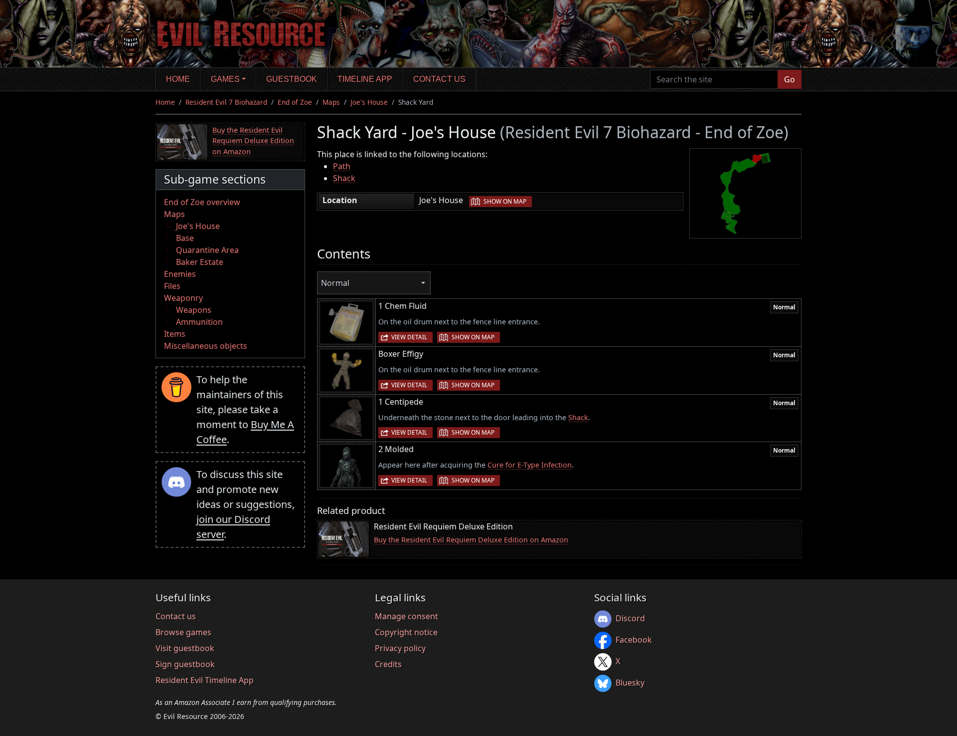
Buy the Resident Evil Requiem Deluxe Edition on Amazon (253, 140)
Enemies (180, 273)
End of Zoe (295, 102)
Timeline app (364, 79)
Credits (388, 664)
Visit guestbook (185, 648)
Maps (331, 102)
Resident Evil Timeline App (205, 680)
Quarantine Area (207, 250)
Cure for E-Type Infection (529, 465)
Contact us (439, 79)
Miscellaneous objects (205, 345)
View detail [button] (409, 337)
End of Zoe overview (202, 202)
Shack (344, 178)
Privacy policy (400, 648)
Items (174, 333)
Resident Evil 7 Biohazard (226, 102)
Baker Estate (199, 261)
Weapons (193, 309)
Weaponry (183, 297)
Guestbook (291, 79)
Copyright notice (406, 632)
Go (789, 79)
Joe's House (369, 102)
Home (178, 79)
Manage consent (406, 616)
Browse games (183, 632)
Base (185, 238)
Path (341, 166)
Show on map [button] (504, 201)
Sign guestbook (185, 664)
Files (172, 285)
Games (225, 79)
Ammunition (199, 321)
